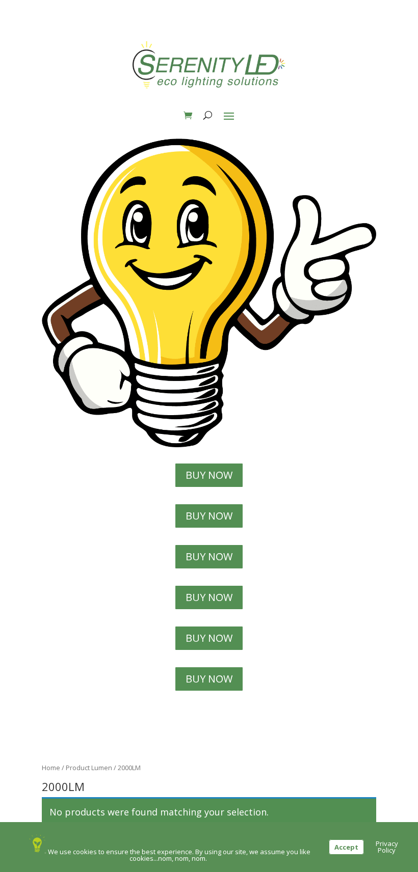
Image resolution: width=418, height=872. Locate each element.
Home (51, 767)
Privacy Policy (387, 847)
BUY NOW (209, 475)
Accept (346, 847)
